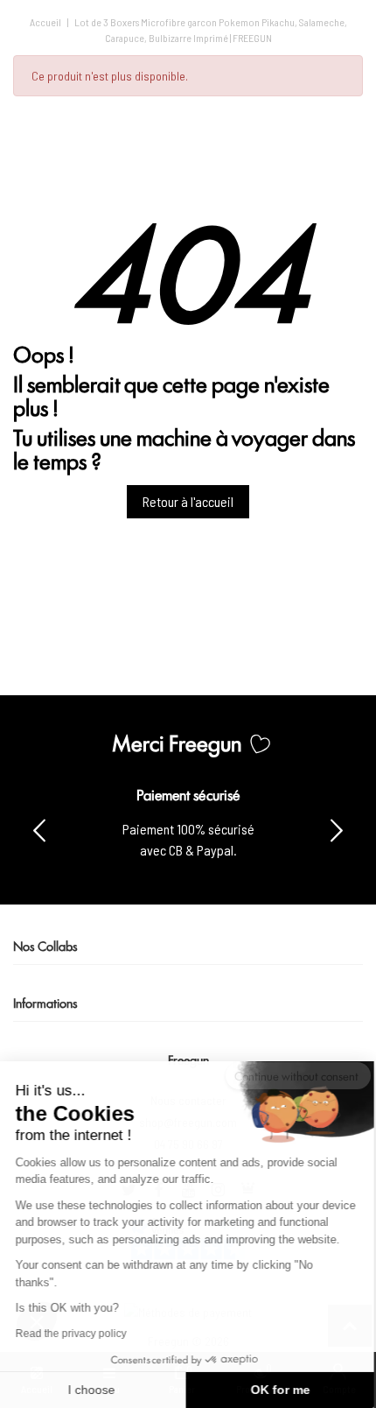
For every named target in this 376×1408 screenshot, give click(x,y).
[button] (336, 829)
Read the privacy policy (73, 1333)
